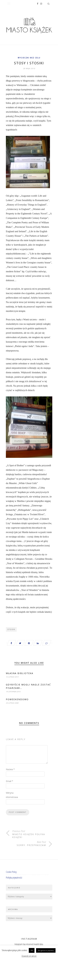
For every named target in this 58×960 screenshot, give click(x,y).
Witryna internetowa (12, 795)
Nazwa (10, 769)
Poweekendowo (17, 699)
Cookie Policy (11, 872)
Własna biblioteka (19, 673)
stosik (11, 629)
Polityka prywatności (14, 877)
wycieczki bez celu (29, 57)
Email (9, 781)
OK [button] (32, 950)
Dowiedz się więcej (29, 955)
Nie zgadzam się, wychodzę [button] (46, 950)
